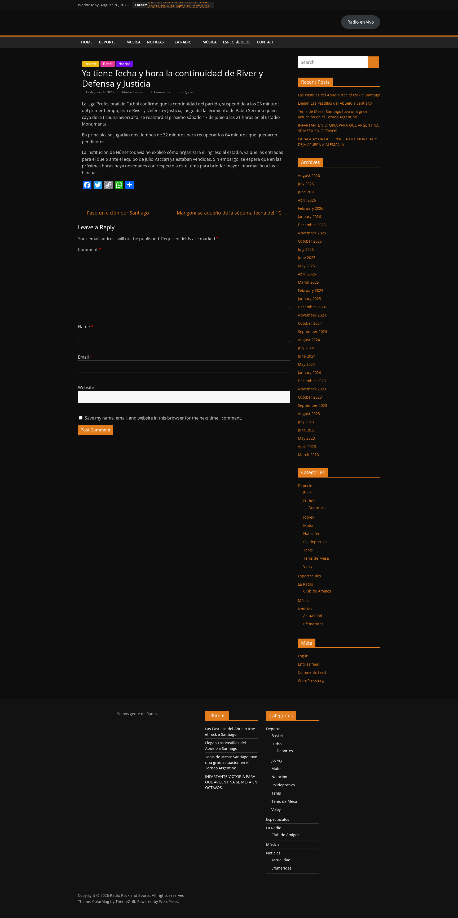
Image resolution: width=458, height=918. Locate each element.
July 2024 (306, 347)
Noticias (155, 41)
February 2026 (310, 208)
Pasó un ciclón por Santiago (115, 213)
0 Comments (160, 92)
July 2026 (306, 183)
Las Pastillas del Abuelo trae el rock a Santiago (339, 94)
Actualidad (312, 615)
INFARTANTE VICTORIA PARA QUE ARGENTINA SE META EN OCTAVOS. (179, 7)
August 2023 (309, 413)
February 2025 (310, 290)
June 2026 (306, 191)
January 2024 (309, 372)
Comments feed (312, 672)
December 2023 (312, 380)
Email (85, 357)
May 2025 (306, 265)
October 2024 (310, 323)
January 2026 (309, 216)
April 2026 (307, 200)
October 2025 (310, 241)
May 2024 (306, 364)
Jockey (308, 517)
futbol (182, 92)
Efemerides (313, 623)
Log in (303, 655)
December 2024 (312, 306)
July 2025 (306, 249)
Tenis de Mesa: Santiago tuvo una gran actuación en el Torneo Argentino (231, 762)
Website (86, 387)
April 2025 (307, 274)
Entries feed (308, 664)
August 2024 (309, 339)
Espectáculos (236, 41)
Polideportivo (315, 541)
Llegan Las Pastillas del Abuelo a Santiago (335, 103)
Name (85, 326)
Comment (89, 249)
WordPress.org (311, 680)
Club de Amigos (317, 591)
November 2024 (312, 315)
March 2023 (308, 454)
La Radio (183, 41)
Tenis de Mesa (316, 558)
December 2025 (312, 224)
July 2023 (306, 421)
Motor (308, 525)
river (191, 92)
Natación (311, 533)
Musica (133, 41)
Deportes (317, 507)
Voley (307, 566)
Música (209, 41)
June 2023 (306, 430)
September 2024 (312, 331)
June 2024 (306, 356)
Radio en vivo (360, 22)
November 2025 (312, 232)
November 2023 (312, 388)
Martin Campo (133, 92)
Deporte (107, 41)
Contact (265, 41)
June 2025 (306, 257)
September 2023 (312, 405)
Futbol (107, 63)
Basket (309, 492)
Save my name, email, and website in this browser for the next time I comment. (163, 418)
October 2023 (310, 397)
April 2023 (307, 446)
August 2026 (309, 175)
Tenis (308, 549)
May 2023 (306, 438)
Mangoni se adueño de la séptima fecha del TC (232, 213)
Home (87, 41)
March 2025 (308, 282)
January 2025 (309, 298)
